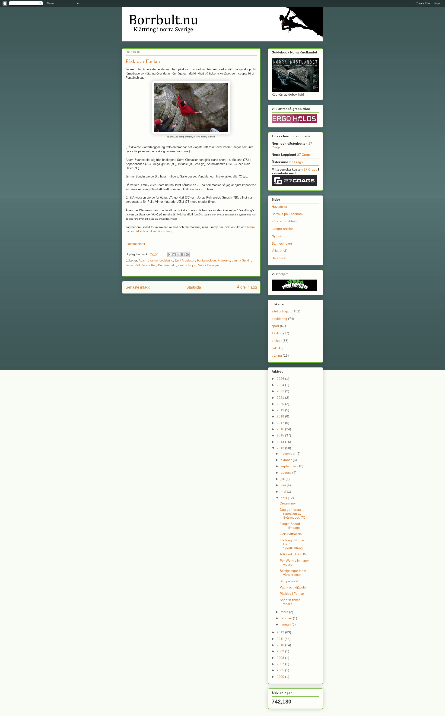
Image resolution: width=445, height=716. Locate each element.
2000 (281, 677)
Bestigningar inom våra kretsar (293, 572)
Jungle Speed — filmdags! (290, 525)
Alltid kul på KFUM (293, 554)
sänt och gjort (187, 265)
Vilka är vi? (280, 250)
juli (283, 479)
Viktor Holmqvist (209, 265)
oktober (287, 460)
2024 (281, 385)
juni (284, 485)
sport (275, 326)
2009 (281, 651)
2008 (281, 658)
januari (286, 624)
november (288, 453)
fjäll (274, 348)
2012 (281, 632)
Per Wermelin (167, 265)
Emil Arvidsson (185, 260)
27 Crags (304, 154)
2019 (281, 410)
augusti (286, 472)
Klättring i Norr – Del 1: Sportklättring (292, 544)
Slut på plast (289, 581)
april (284, 498)
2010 (281, 645)
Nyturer (277, 236)
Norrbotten (149, 265)
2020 (281, 404)
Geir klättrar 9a (291, 534)
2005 (281, 670)
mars (285, 612)
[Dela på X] (178, 254)
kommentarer (136, 244)
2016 (281, 429)
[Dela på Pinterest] (187, 254)
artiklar (277, 340)
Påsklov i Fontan (143, 61)
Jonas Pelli (133, 265)
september (289, 466)
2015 (281, 435)
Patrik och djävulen (294, 587)
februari (287, 618)
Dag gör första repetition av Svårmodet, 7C (292, 513)
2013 (281, 448)
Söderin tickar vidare (290, 602)
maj (284, 491)
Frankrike (224, 260)
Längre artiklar (282, 228)
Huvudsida (279, 207)
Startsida (193, 287)
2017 (281, 423)
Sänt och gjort (282, 243)
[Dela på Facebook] (183, 254)
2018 (281, 416)
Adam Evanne (148, 260)
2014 (281, 442)
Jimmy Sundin (241, 260)
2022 (281, 391)
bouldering (166, 260)
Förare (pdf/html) (284, 221)
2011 (281, 639)
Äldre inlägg (247, 287)
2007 (281, 664)
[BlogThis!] (174, 254)
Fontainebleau (206, 260)
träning (277, 355)
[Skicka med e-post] (169, 254)
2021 (281, 397)
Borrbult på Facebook (287, 214)
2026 (281, 378)
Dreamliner (288, 503)
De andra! (279, 258)
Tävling (277, 333)
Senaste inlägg (138, 287)
